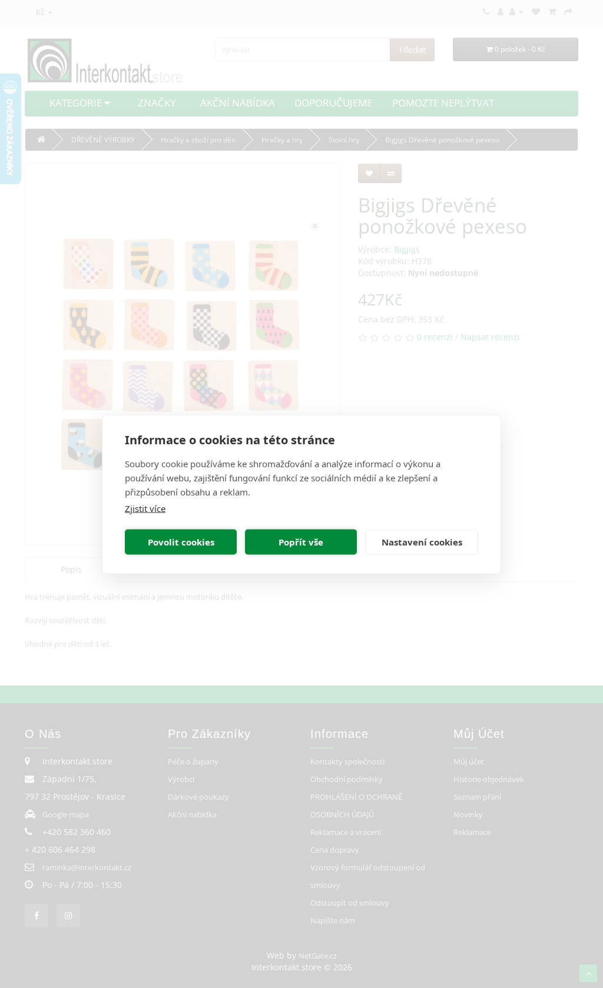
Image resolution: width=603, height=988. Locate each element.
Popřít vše (301, 542)
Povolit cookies (181, 542)
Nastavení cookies (422, 542)
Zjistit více (145, 508)
